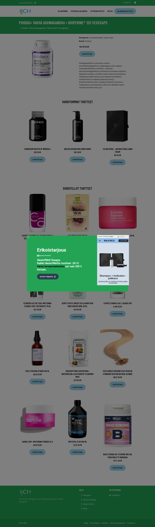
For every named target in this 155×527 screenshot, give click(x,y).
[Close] (28, 237)
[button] (48, 276)
